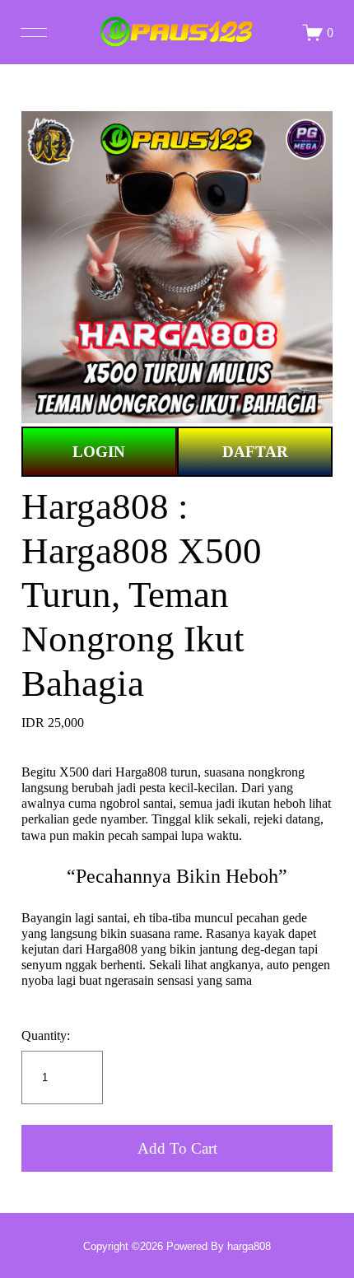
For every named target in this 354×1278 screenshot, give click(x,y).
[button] (177, 1148)
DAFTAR (255, 451)
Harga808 (141, 772)
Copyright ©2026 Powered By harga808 (177, 1246)
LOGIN (98, 451)
